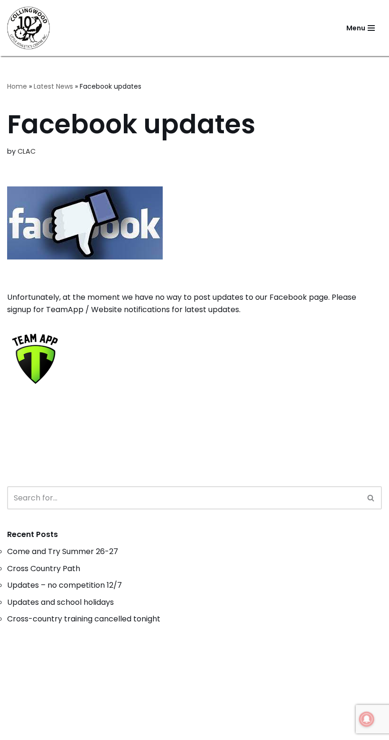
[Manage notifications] (366, 719)
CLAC (27, 151)
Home (17, 86)
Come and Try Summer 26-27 (62, 551)
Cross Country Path (43, 568)
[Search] (371, 497)
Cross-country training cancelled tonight (83, 618)
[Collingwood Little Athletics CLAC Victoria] (28, 28)
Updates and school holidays (60, 602)
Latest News (53, 86)
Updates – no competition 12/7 (64, 585)
